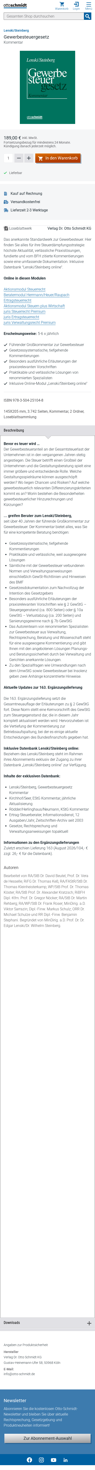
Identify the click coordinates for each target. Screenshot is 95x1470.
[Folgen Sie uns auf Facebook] (29, 1459)
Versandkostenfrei (25, 202)
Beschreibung (45, 430)
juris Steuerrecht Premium (24, 311)
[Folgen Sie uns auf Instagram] (41, 1459)
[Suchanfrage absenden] (87, 16)
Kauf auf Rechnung (26, 193)
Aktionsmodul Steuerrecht (24, 289)
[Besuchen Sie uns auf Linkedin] (65, 1459)
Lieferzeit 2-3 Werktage (29, 210)
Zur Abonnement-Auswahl (48, 1438)
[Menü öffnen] (88, 4)
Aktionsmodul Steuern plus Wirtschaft (34, 306)
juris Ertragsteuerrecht (21, 317)
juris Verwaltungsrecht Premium (30, 322)
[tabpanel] (47, 871)
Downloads (45, 1322)
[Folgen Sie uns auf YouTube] (53, 1459)
